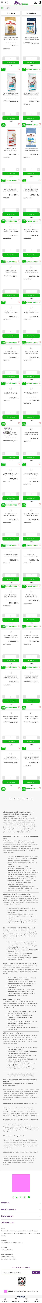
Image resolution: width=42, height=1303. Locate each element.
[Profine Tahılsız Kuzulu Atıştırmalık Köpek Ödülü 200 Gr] (31, 672)
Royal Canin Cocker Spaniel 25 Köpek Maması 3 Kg (31, 352)
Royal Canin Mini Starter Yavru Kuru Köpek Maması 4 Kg (31, 271)
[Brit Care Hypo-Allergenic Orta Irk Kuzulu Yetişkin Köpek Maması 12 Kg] (31, 591)
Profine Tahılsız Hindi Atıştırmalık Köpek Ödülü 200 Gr (31, 717)
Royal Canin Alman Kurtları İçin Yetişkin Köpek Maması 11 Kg (10, 595)
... (23, 799)
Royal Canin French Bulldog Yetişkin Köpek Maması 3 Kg (31, 190)
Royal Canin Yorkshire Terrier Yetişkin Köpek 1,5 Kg (10, 38)
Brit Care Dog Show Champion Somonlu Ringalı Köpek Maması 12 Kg (11, 636)
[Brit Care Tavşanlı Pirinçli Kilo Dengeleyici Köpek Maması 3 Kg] (10, 672)
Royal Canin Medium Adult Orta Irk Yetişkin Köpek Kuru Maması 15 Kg (10, 555)
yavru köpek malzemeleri (24, 888)
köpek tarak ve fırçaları (25, 1017)
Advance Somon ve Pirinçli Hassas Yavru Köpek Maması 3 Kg (31, 38)
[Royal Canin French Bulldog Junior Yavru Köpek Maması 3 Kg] (10, 226)
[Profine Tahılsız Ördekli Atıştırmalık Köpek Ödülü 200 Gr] (10, 713)
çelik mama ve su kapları (25, 916)
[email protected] (7, 1249)
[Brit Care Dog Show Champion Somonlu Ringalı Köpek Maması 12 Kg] (10, 632)
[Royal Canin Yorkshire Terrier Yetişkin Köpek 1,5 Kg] (10, 26)
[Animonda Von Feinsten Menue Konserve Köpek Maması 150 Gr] (10, 267)
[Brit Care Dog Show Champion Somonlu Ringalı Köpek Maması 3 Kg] (31, 632)
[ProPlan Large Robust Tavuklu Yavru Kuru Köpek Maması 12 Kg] (31, 753)
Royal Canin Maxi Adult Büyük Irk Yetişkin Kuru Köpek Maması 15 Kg (10, 474)
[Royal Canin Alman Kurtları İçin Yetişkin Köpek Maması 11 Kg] (10, 591)
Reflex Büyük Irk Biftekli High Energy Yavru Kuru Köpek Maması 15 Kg (10, 149)
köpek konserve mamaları (17, 870)
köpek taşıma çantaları (16, 991)
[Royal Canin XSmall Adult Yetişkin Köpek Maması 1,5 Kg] (31, 429)
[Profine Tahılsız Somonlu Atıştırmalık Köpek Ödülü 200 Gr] (10, 753)
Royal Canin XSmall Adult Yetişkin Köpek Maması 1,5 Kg (31, 433)
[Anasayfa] (3, 8)
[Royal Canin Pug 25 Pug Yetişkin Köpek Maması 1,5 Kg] (10, 388)
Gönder (36, 1272)
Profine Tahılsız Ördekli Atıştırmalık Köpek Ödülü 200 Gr (10, 717)
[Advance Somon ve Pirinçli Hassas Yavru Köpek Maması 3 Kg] (31, 26)
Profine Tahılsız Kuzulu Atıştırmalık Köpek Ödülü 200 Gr (31, 676)
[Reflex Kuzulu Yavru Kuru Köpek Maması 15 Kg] (10, 186)
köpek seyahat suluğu (15, 922)
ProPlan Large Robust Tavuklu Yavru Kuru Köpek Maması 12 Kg (31, 758)
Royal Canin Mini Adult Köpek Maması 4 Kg (31, 230)
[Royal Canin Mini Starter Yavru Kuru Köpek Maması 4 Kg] (31, 267)
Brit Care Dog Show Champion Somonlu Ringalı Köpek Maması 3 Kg (31, 636)
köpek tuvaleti (31, 1027)
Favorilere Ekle (19, 69)
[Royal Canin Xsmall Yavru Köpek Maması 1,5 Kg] (31, 137)
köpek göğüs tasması (15, 948)
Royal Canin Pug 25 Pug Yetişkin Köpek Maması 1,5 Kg (10, 392)
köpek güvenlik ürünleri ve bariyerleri (22, 1060)
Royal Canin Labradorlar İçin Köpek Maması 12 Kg (31, 555)
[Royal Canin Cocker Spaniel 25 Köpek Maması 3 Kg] (31, 348)
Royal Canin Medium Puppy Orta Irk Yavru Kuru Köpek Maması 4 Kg (31, 311)
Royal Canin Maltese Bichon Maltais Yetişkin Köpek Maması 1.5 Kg (31, 474)
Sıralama (12, 13)
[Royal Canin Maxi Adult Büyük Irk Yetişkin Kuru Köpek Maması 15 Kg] (10, 469)
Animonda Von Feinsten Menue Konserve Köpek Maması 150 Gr (10, 271)
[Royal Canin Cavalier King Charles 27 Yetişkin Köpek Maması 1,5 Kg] (31, 388)
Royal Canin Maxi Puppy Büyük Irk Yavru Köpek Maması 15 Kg (10, 352)
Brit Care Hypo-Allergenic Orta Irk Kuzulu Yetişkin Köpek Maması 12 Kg (31, 595)
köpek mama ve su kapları (28, 910)
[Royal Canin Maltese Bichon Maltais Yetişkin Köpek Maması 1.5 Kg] (31, 469)
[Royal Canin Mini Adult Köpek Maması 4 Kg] (31, 226)
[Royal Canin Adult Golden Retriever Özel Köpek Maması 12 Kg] (10, 510)
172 (27, 799)
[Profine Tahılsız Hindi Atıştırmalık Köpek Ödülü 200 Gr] (31, 713)
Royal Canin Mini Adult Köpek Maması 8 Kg (31, 514)
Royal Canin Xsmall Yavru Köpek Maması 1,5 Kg (31, 149)
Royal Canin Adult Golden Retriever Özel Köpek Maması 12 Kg (10, 514)
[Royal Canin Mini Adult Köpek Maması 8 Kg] (31, 510)
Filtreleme (32, 13)
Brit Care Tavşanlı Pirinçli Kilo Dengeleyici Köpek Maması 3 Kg (10, 676)
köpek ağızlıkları (13, 1065)
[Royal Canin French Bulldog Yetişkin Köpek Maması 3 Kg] (31, 186)
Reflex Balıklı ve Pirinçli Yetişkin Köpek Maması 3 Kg (10, 94)
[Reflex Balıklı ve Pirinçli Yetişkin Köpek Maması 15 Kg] (31, 82)
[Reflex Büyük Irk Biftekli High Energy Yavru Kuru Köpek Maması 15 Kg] (10, 137)
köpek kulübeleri (13, 984)
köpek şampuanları (29, 1011)
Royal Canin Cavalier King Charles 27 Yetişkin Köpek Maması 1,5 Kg (31, 392)
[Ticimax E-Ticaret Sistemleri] (21, 1297)
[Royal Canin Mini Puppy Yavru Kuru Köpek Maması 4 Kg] (10, 307)
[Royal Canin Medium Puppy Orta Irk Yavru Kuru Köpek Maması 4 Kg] (31, 307)
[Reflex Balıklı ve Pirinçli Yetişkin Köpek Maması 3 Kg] (10, 82)
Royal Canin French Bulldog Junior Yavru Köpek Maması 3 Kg (11, 230)
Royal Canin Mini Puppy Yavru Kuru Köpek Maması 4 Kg (10, 311)
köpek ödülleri (13, 878)
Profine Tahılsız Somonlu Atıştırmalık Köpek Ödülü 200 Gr (11, 758)
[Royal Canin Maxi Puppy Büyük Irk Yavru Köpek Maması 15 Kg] (10, 348)
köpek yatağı (12, 980)
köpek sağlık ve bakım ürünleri (18, 1023)
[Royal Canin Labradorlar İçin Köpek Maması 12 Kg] (31, 551)
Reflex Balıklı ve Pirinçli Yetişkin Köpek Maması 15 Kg (31, 94)
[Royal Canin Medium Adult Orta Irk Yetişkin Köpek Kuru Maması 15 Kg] (10, 551)
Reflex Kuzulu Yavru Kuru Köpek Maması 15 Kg (10, 190)
